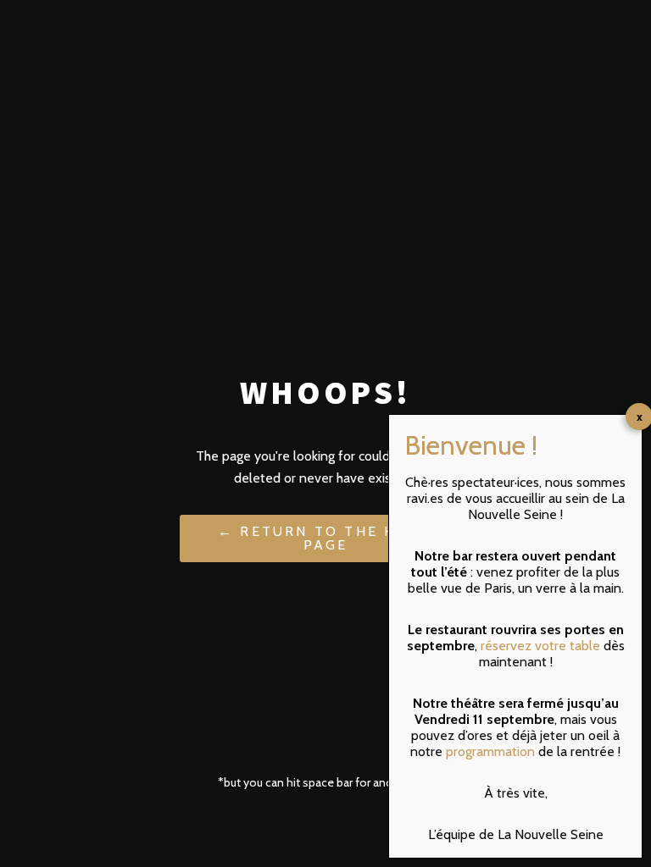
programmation (490, 751)
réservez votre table (540, 646)
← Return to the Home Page (325, 538)
